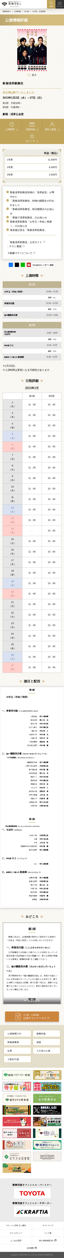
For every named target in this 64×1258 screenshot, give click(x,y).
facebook (11, 265)
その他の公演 (43, 1050)
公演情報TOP (14, 1033)
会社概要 (30, 1248)
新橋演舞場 (13, 1042)
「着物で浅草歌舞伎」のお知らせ (28, 217)
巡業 (9, 1050)
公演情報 (17, 11)
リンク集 (48, 1233)
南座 (38, 1042)
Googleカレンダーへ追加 (43, 265)
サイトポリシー (16, 1233)
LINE (23, 265)
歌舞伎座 (41, 1033)
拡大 (34, 75)
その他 (26, 11)
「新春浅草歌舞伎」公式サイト (25, 242)
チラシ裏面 (15, 246)
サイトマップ (48, 1225)
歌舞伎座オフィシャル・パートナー (32, 1184)
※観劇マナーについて (20, 253)
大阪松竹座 (13, 1059)
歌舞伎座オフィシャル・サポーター (32, 1203)
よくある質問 (16, 1241)
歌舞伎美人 (7, 11)
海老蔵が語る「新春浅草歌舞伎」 (28, 230)
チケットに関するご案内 (16, 1225)
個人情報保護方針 (46, 1241)
